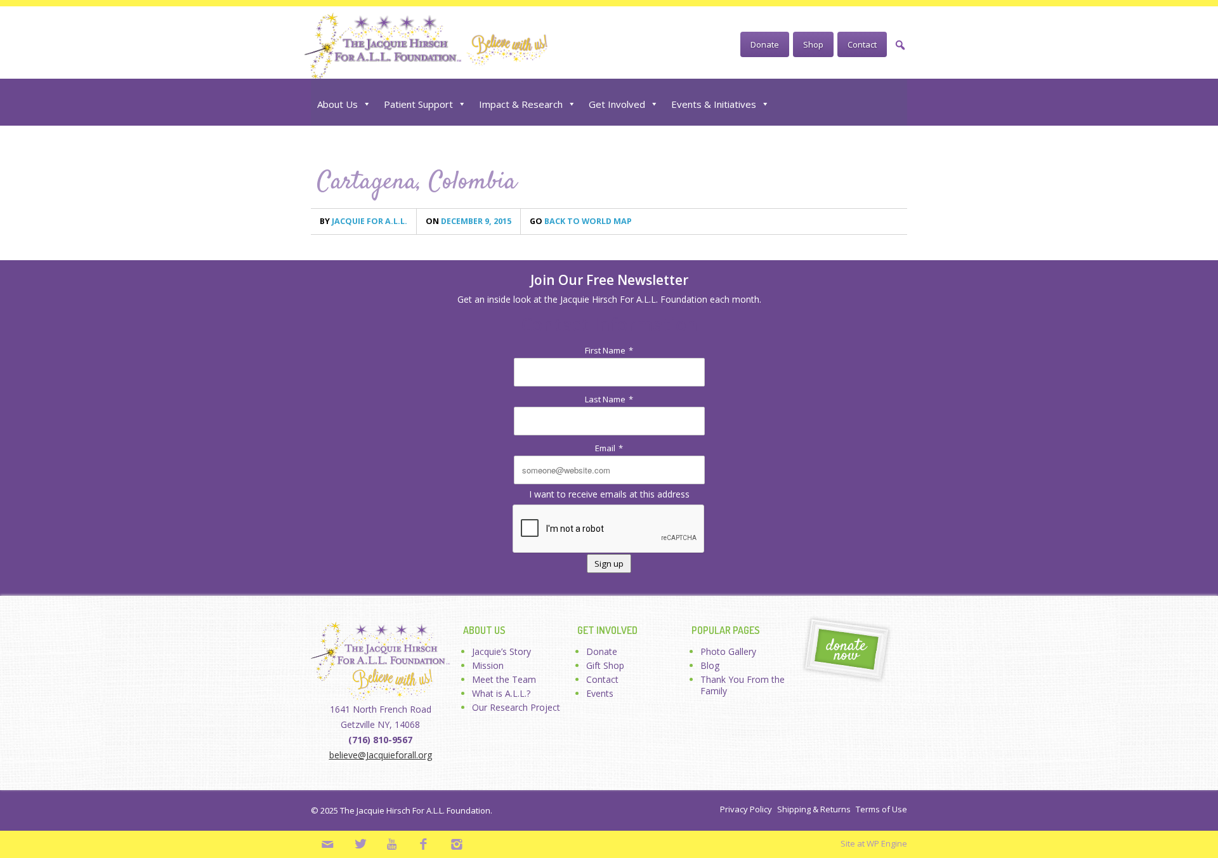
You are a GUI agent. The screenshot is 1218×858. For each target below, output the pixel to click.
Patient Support (418, 104)
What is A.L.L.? (501, 693)
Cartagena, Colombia (416, 182)
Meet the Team (504, 679)
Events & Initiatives (713, 104)
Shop (813, 44)
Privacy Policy (746, 809)
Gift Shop (605, 665)
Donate (764, 44)
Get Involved (617, 104)
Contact (862, 44)
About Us (337, 104)
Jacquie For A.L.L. (363, 221)
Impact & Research (521, 104)
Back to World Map (581, 221)
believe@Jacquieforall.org (380, 755)
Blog (709, 665)
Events (599, 693)
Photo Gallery (728, 651)
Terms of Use (881, 809)
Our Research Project (516, 707)
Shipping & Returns (814, 809)
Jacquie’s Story (501, 651)
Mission (488, 665)
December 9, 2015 (468, 221)
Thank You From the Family (742, 685)
